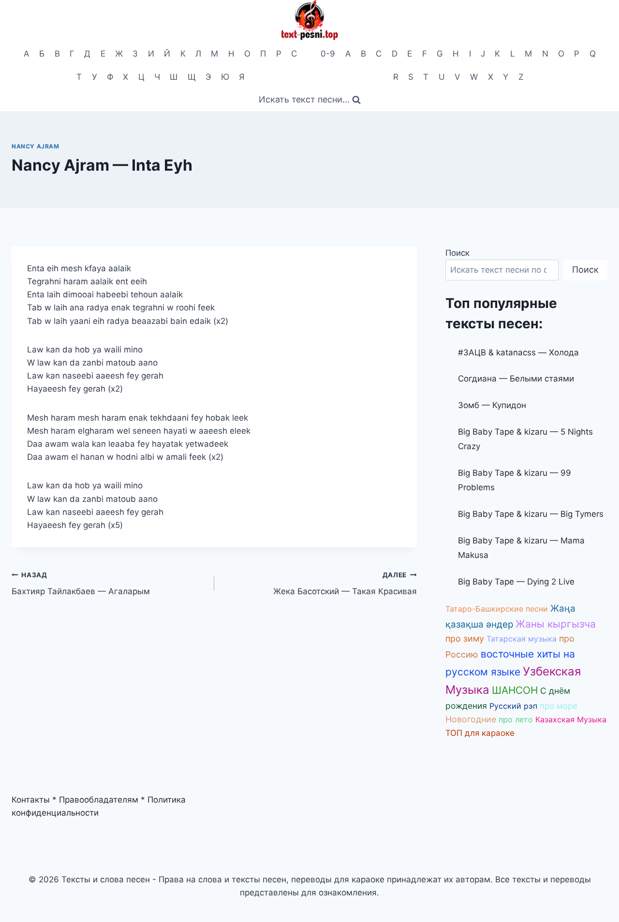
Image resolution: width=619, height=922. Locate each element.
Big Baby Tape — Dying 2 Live (516, 581)
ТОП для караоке (480, 733)
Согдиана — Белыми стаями (516, 378)
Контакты (31, 800)
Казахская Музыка (570, 719)
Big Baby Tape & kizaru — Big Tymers (531, 514)
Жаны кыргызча (556, 624)
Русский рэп (513, 706)
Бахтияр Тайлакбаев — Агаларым (81, 584)
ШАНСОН (515, 690)
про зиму (464, 638)
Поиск (457, 253)
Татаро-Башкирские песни (496, 609)
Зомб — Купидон (492, 405)
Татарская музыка (521, 639)
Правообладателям (98, 800)
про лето (516, 719)
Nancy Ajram (35, 146)
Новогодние (470, 719)
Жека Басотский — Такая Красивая (345, 584)
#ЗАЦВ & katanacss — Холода (518, 352)
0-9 (328, 54)
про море (558, 706)
